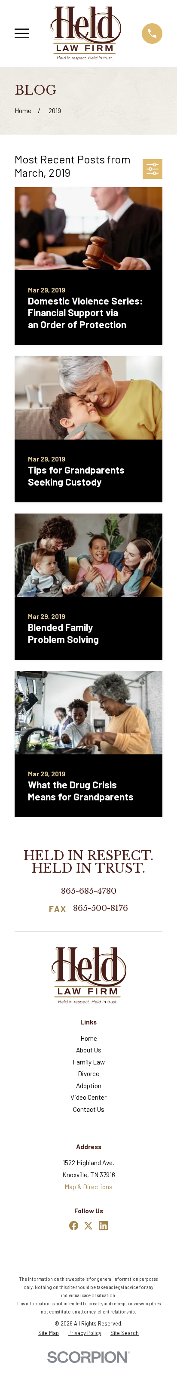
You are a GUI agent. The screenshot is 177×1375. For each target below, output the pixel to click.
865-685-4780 (88, 891)
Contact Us (88, 1109)
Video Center (88, 1097)
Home (88, 1038)
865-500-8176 (100, 908)
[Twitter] (88, 1225)
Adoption (88, 1085)
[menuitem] (48, 1333)
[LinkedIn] (103, 1225)
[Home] (85, 33)
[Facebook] (73, 1225)
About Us (88, 1050)
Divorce (88, 1073)
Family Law (89, 1062)
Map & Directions (88, 1186)
